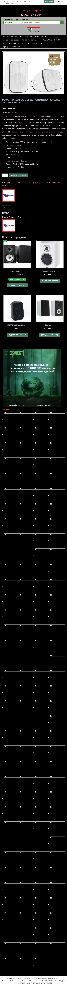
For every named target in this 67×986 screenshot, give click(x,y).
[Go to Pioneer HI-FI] (12, 798)
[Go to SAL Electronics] (12, 859)
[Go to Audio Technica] (57, 419)
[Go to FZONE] (57, 540)
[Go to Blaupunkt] (42, 449)
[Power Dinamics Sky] (8, 195)
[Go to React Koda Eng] (27, 813)
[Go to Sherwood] (57, 859)
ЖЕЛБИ (13, 4)
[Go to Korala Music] (57, 647)
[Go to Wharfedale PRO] (57, 950)
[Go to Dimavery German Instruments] (12, 495)
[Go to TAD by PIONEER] (57, 889)
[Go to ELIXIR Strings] (57, 510)
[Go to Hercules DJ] (57, 586)
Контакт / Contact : (30, 39)
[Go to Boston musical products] (12, 464)
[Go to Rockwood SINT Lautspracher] (42, 828)
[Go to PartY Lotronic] (12, 783)
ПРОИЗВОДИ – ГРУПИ (8, 1)
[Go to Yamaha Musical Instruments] (42, 965)
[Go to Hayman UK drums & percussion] (27, 586)
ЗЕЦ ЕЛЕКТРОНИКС (52, 39)
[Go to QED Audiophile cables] (12, 813)
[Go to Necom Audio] (12, 752)
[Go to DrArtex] (42, 495)
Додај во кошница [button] (18, 285)
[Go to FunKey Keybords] (42, 540)
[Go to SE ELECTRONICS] (42, 858)
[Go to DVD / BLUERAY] (27, 510)
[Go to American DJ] (42, 419)
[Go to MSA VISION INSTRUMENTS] (42, 737)
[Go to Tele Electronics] (12, 919)
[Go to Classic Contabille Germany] (42, 464)
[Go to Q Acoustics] (57, 798)
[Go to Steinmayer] (27, 889)
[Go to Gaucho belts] (42, 555)
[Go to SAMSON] (27, 858)
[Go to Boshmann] (57, 449)
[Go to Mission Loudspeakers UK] (12, 737)
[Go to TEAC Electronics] (42, 904)
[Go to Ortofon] (42, 768)
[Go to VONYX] (12, 950)
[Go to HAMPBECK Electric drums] (42, 571)
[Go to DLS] (27, 495)
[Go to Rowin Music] (57, 843)
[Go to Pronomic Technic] (42, 798)
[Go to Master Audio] (57, 692)
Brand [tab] (6, 207)
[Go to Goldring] (57, 556)
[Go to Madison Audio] (12, 692)
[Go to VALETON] (57, 919)
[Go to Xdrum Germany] (12, 965)
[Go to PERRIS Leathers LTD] (27, 783)
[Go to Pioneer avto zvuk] (42, 783)
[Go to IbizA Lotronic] (27, 601)
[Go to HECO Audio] (42, 586)
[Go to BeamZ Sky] (12, 449)
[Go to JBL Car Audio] (57, 616)
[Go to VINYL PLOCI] (57, 934)
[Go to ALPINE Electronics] (27, 419)
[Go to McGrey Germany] (57, 707)
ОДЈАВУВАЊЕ (27, 1)
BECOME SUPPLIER (50, 43)
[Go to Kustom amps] (57, 662)
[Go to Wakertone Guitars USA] (27, 950)
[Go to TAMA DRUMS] (27, 904)
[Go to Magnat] (27, 692)
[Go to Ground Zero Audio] (27, 571)
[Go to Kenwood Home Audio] (12, 647)
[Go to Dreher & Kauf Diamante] (57, 495)
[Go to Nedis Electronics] (27, 752)
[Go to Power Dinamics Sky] (27, 798)
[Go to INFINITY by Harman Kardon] (42, 601)
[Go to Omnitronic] (12, 768)
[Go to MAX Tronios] (27, 707)
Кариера (6, 46)
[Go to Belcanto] (27, 449)
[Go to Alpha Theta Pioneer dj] (12, 419)
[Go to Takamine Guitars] (12, 904)
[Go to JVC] (12, 632)
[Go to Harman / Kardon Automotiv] (57, 571)
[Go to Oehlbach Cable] (57, 752)
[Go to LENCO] (12, 677)
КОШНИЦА (19, 1)
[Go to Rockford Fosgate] (12, 828)
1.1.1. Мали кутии (18, 182)
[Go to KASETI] (42, 632)
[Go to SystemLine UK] (42, 889)
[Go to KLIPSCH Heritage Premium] (42, 647)
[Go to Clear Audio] (57, 465)
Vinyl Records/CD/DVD (35, 36)
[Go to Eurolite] (42, 525)
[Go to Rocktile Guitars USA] (27, 828)
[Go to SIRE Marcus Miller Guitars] (42, 874)
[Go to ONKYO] (27, 768)
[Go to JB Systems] (42, 616)
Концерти (16, 46)
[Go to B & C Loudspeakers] (57, 434)
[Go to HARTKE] (12, 586)
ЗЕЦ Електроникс (33, 10)
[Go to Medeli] (57, 722)
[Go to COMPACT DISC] (12, 480)
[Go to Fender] (12, 540)
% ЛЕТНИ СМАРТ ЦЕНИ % (14, 43)
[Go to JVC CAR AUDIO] (27, 632)
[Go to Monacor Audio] (27, 737)
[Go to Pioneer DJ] (57, 783)
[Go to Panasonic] (57, 768)
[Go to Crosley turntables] (27, 480)
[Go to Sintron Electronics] (27, 874)
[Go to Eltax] (12, 525)
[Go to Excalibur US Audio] (57, 525)
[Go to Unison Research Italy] (42, 919)
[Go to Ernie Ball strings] (27, 525)
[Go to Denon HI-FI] (57, 480)
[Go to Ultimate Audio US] (27, 919)
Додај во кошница (18, 175)
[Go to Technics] (57, 904)
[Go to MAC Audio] (57, 677)
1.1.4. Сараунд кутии (34, 182)
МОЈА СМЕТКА (6, 4)
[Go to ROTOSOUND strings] (57, 828)
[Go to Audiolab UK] (12, 434)
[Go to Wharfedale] (42, 950)
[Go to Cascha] (27, 464)
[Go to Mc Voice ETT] (42, 707)
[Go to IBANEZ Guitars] (12, 601)
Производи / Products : (12, 36)
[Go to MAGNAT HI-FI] (42, 692)
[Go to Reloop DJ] (42, 813)
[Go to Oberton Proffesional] (42, 752)
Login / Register (49, 1)
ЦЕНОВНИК (33, 43)
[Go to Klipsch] (27, 647)
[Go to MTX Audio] (57, 737)
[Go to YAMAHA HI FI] (27, 965)
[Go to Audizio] (27, 434)
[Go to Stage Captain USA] (12, 889)
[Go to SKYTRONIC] (57, 874)
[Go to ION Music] (12, 616)
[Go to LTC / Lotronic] (42, 677)
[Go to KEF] (57, 632)
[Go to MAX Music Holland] (12, 707)
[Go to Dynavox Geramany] (42, 510)
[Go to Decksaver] (42, 480)
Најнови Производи (10, 39)
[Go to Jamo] (27, 616)
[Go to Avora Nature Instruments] (42, 434)
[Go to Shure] (12, 874)
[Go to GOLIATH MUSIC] (12, 571)
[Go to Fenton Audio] (27, 541)
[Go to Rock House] (57, 813)
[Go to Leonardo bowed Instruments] (27, 677)
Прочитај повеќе (51, 280)
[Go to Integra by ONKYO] (57, 601)
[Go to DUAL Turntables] (12, 510)
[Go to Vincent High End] (42, 934)
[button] (61, 54)
